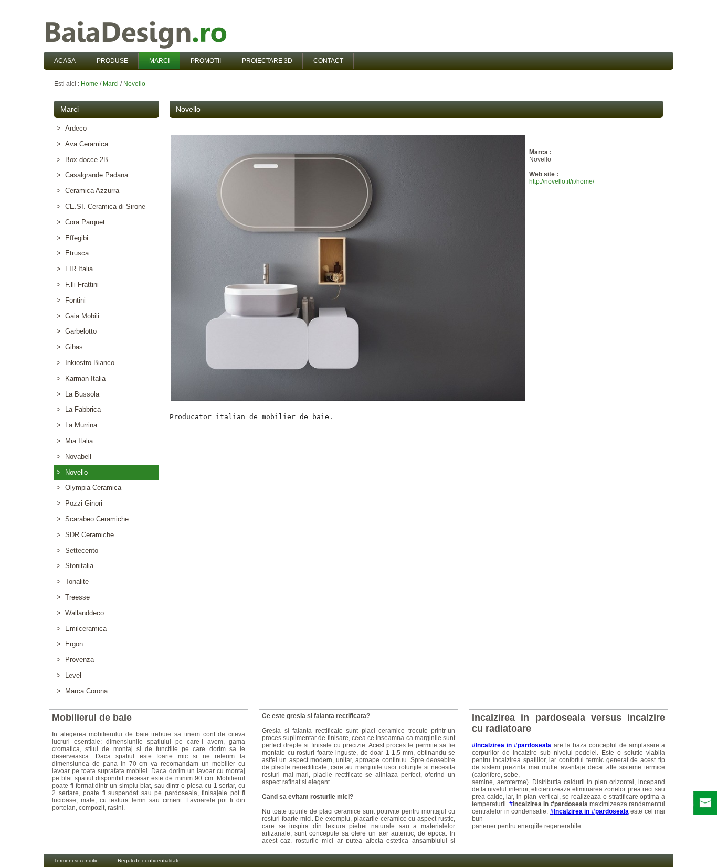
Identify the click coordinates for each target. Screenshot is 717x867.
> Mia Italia (75, 441)
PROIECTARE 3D (267, 61)
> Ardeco (72, 128)
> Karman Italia (81, 378)
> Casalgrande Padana (92, 175)
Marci (111, 84)
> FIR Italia (75, 269)
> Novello (72, 472)
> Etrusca (73, 253)
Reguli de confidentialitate (149, 860)
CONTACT (328, 61)
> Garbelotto (77, 331)
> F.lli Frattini (78, 284)
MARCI (159, 61)
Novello (134, 84)
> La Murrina (77, 425)
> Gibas (70, 347)
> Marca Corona (82, 691)
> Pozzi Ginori (79, 503)
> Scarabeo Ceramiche (93, 519)
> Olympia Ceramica (89, 487)
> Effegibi (72, 238)
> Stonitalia (75, 566)
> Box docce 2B (82, 160)
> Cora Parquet (81, 222)
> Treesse (73, 597)
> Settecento (77, 550)
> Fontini (71, 300)
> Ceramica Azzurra (88, 191)
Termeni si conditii (75, 860)
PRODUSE (112, 61)
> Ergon (70, 644)
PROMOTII (206, 61)
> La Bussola (78, 394)
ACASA (65, 61)
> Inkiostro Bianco (85, 363)
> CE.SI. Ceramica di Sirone (101, 206)
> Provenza (75, 659)
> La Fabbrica (79, 409)
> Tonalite (73, 581)
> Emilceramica (82, 629)
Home (89, 84)
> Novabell (74, 457)
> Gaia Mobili (78, 316)
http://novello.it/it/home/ (561, 181)
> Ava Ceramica (82, 144)
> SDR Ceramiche (85, 535)
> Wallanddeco (80, 613)
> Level (69, 675)
